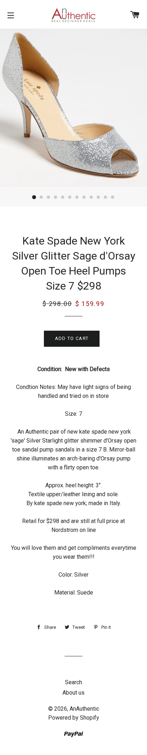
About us (73, 692)
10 (98, 197)
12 (112, 197)
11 (105, 197)
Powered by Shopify (73, 717)
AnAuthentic (84, 708)
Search (73, 682)
